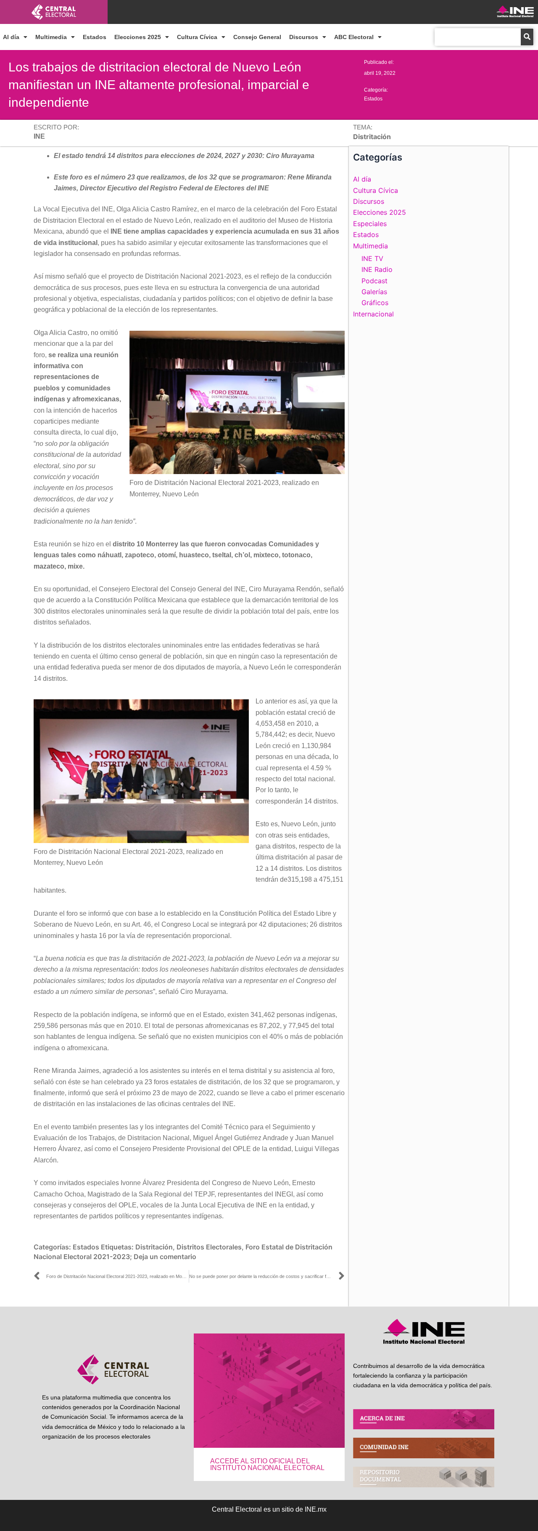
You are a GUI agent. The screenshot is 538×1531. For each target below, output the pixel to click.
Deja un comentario (165, 1256)
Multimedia (51, 37)
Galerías (374, 291)
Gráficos (374, 302)
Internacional (373, 314)
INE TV (372, 258)
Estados (94, 37)
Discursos (303, 37)
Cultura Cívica (197, 37)
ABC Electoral (354, 37)
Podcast (374, 281)
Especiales (370, 223)
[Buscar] (527, 37)
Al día (11, 37)
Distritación (154, 1247)
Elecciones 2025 (137, 37)
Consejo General (257, 37)
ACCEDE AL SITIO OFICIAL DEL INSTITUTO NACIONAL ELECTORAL (267, 1464)
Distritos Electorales (209, 1247)
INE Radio (377, 269)
